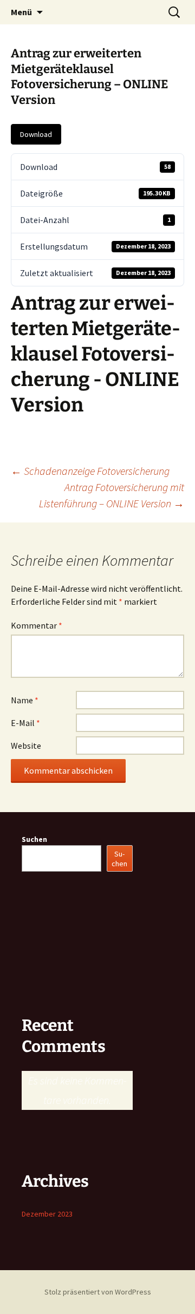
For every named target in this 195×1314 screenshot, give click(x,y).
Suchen (34, 839)
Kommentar (36, 625)
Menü (21, 11)
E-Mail (25, 722)
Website (26, 745)
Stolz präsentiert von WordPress (97, 1292)
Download (36, 134)
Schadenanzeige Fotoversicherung (90, 471)
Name (24, 700)
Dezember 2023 (47, 1214)
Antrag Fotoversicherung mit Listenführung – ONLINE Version (111, 495)
